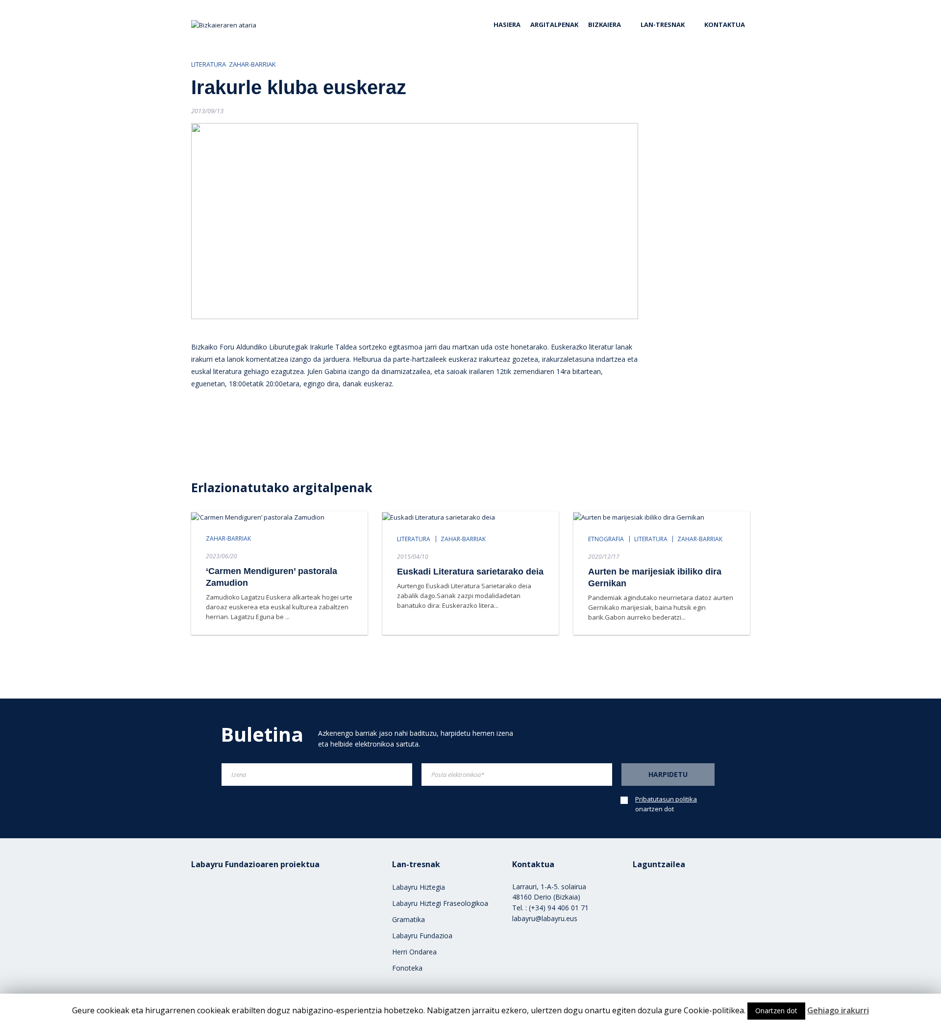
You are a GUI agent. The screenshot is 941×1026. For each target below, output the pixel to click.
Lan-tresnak (663, 24)
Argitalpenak (554, 24)
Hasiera (507, 24)
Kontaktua (724, 24)
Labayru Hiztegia (418, 887)
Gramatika (408, 919)
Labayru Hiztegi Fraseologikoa (440, 903)
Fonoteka (407, 968)
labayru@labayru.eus (544, 918)
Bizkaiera (604, 24)
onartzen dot (666, 804)
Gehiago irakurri (838, 1010)
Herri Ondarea (414, 951)
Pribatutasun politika (666, 799)
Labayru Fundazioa (422, 935)
